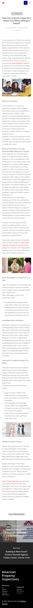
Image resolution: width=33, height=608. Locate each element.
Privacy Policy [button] (4, 591)
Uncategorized (16, 13)
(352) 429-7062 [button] (19, 589)
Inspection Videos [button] (5, 594)
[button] (30, 3)
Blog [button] (3, 587)
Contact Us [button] (4, 589)
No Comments (16, 30)
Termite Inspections (12, 481)
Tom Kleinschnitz (11, 27)
